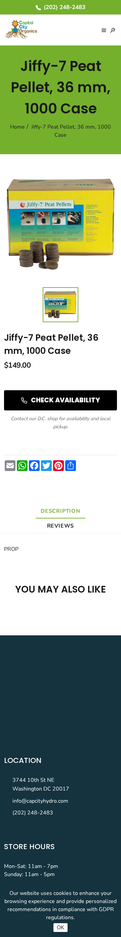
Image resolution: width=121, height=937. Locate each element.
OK (60, 927)
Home (17, 127)
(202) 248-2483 (32, 812)
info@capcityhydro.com (40, 801)
